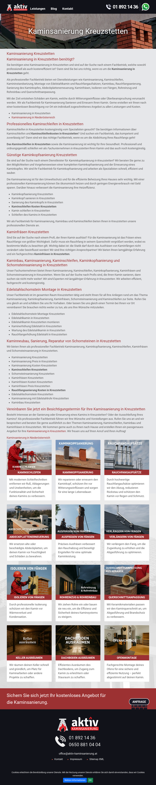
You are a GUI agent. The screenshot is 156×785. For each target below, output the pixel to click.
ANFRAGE (139, 702)
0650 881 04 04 (85, 744)
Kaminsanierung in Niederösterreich (33, 117)
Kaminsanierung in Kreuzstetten (46, 431)
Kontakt (58, 759)
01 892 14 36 (82, 737)
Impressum (76, 759)
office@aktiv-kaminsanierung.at (78, 753)
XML (101, 759)
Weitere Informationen (74, 780)
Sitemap (93, 759)
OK (90, 780)
